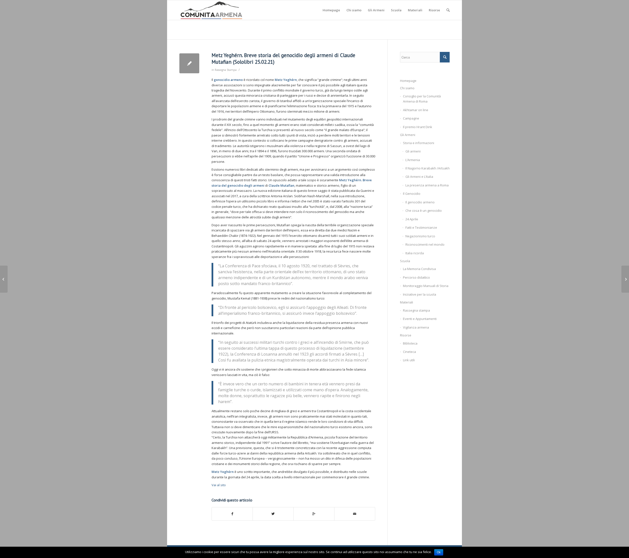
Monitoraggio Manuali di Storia (425, 286)
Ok (439, 552)
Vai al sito (219, 485)
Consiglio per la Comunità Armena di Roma (422, 99)
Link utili (409, 360)
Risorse (405, 335)
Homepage (408, 80)
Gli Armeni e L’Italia (419, 176)
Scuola (405, 261)
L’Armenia (412, 160)
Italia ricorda (414, 253)
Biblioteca (410, 343)
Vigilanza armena (416, 327)
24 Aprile (411, 219)
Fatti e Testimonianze (421, 227)
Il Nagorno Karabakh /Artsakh (427, 168)
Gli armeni (413, 151)
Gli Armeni (407, 135)
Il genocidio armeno (420, 202)
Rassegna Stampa (226, 70)
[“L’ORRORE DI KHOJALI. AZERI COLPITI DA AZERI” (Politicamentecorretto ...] (4, 279)
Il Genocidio (411, 193)
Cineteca (409, 351)
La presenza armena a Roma (427, 185)
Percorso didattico (416, 277)
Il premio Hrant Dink (417, 127)
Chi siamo (407, 88)
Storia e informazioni (418, 143)
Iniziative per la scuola (419, 294)
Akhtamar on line (415, 110)
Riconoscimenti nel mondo (424, 244)
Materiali (406, 302)
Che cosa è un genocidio (423, 210)
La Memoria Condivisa (419, 269)
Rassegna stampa (416, 310)
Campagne (411, 118)
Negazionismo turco (420, 236)
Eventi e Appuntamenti (420, 319)
